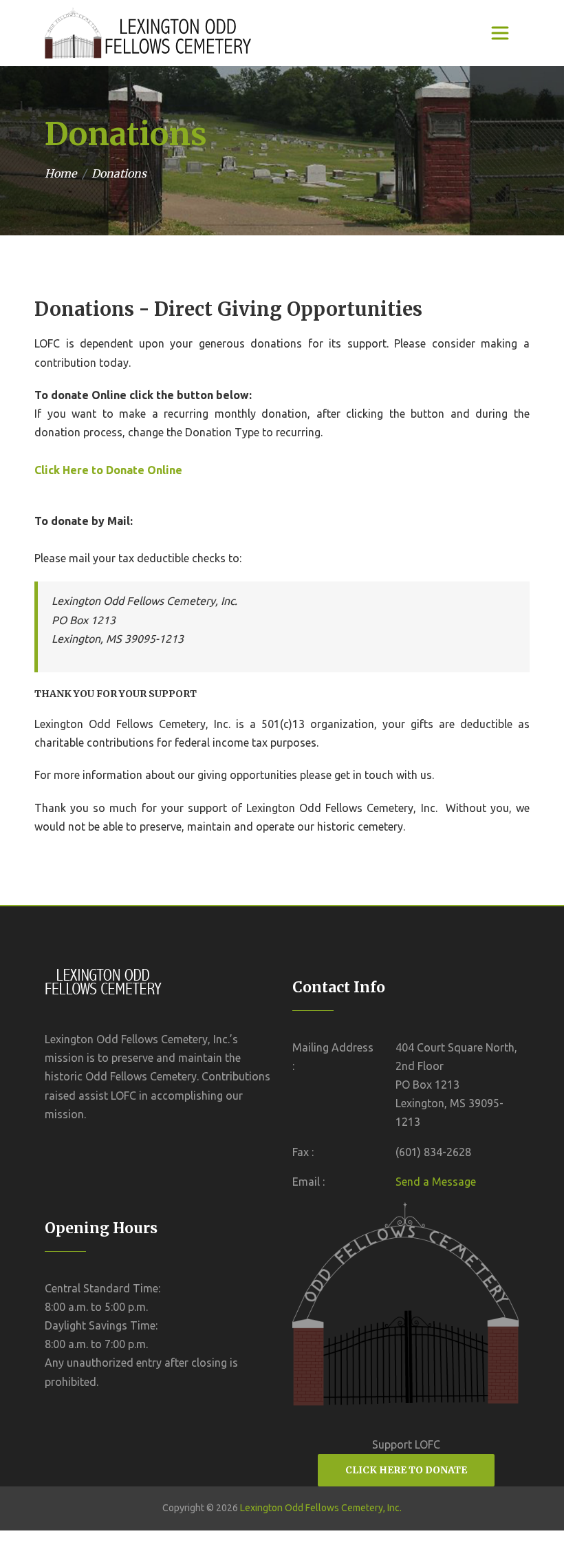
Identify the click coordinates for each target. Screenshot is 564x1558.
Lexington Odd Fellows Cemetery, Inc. (321, 1507)
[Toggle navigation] (500, 33)
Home (60, 173)
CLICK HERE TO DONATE (406, 1470)
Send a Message (435, 1181)
